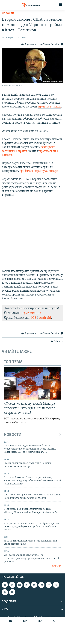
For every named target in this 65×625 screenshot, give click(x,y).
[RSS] (56, 585)
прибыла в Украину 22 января (39, 171)
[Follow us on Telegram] (41, 585)
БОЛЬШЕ (56, 566)
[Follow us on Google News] (34, 585)
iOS (33, 317)
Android (45, 317)
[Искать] (54, 621)
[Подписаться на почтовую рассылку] (12, 592)
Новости (8, 13)
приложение (31, 313)
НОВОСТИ (12, 435)
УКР (40, 621)
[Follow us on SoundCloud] (49, 585)
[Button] (28, 44)
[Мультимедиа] (10, 621)
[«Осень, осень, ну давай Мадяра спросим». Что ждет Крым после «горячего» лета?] (32, 383)
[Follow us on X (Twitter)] (12, 585)
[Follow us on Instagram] (27, 585)
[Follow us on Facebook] (5, 585)
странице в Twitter (49, 106)
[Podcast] (5, 592)
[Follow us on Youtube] (20, 585)
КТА (25, 621)
